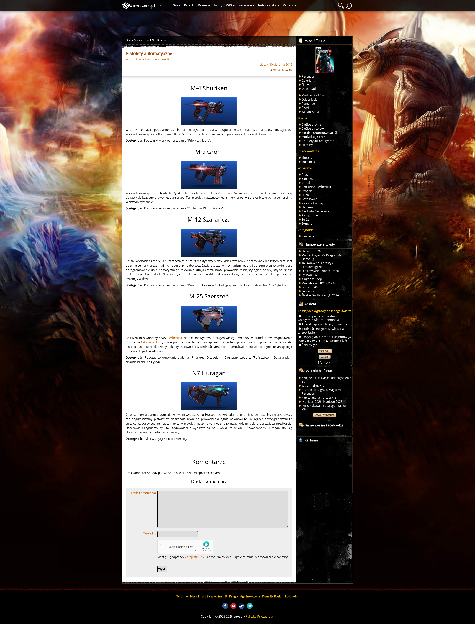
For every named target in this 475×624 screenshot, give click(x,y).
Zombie (307, 223)
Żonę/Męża (309, 345)
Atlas (305, 175)
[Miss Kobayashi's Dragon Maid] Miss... (324, 407)
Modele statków (313, 95)
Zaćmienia (225, 193)
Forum (164, 5)
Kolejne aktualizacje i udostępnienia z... (326, 380)
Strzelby (307, 145)
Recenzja (308, 76)
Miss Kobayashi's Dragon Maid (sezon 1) (323, 257)
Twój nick (149, 533)
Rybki (305, 108)
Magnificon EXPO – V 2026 (319, 283)
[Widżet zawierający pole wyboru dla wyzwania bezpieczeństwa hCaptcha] (185, 547)
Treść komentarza (143, 493)
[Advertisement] (237, 22)
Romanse (308, 103)
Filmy (218, 5)
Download (309, 89)
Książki (189, 5)
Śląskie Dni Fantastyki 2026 (320, 295)
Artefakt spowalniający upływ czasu (326, 324)
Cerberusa (174, 338)
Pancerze (308, 236)
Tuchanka (308, 162)
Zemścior (308, 291)
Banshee (308, 179)
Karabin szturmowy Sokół (319, 133)
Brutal (306, 183)
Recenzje (245, 5)
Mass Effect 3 (199, 596)
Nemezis (307, 207)
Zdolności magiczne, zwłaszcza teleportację (321, 330)
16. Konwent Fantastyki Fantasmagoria (318, 265)
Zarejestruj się (195, 557)
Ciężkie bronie (311, 124)
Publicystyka (267, 5)
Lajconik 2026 (311, 287)
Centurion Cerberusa (316, 187)
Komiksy (204, 5)
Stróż (305, 219)
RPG (229, 5)
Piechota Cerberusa (315, 211)
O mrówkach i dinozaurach (320, 271)
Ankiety (325, 362)
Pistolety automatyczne (318, 141)
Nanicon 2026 (311, 251)
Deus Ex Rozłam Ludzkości (280, 596)
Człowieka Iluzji (151, 342)
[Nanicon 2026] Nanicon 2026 (322, 402)
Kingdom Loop (312, 279)
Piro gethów (310, 215)
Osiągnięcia (309, 99)
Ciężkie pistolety (313, 129)
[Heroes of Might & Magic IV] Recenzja (321, 391)
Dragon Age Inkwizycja (244, 596)
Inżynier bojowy (312, 203)
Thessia (307, 158)
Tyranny (182, 596)
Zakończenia (310, 112)
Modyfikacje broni (314, 137)
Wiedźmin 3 (219, 596)
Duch (305, 195)
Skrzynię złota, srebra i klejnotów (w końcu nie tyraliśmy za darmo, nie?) (324, 338)
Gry (175, 5)
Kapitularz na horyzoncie (319, 397)
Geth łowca (309, 199)
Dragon (307, 191)
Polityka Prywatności (259, 616)
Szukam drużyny (313, 386)
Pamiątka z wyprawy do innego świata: (324, 311)
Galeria (307, 80)
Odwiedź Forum (324, 415)
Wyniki (324, 357)
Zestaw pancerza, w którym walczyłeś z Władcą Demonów (319, 318)
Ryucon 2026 (310, 275)
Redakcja (289, 5)
